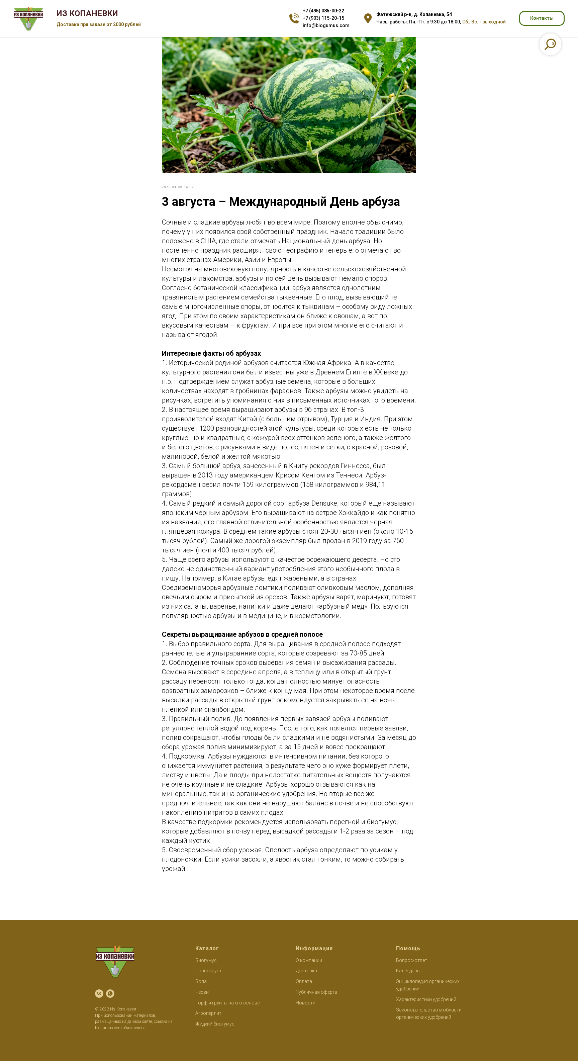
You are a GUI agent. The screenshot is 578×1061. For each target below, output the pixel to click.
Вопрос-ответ (411, 960)
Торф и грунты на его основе (227, 1002)
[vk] (99, 993)
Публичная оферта (316, 992)
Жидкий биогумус (214, 1024)
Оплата (304, 981)
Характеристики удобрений (426, 999)
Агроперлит (208, 1013)
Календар (406, 970)
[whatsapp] (110, 993)
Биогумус (206, 960)
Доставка (306, 970)
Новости (305, 1002)
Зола (201, 981)
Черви (202, 992)
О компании (309, 960)
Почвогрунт (208, 970)
